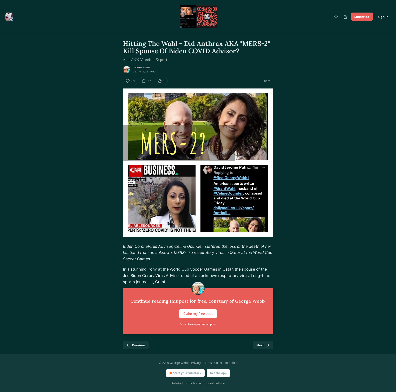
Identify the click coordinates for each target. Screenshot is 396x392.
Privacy (196, 363)
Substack (177, 383)
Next (260, 345)
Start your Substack (187, 373)
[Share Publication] (345, 17)
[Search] (336, 17)
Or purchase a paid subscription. (198, 324)
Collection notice (225, 363)
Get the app (218, 373)
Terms (207, 363)
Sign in (383, 17)
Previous (138, 345)
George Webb (141, 67)
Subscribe (362, 17)
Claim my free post (198, 313)
